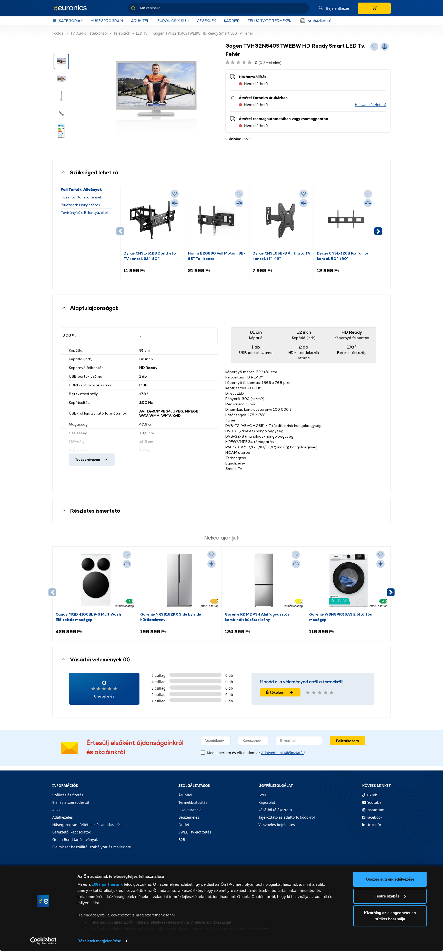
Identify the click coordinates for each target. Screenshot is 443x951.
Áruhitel (140, 20)
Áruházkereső (319, 20)
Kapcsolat (266, 802)
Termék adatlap (124, 606)
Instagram (374, 809)
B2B (181, 839)
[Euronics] (72, 8)
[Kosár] (374, 8)
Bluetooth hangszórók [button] (80, 205)
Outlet (183, 824)
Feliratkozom (347, 740)
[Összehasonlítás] (174, 203)
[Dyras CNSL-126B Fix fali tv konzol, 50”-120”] (346, 219)
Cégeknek (206, 20)
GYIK (262, 794)
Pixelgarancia (190, 809)
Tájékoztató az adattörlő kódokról (286, 817)
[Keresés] (303, 9)
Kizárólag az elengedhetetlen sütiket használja (390, 916)
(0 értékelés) (268, 62)
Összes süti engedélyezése (390, 879)
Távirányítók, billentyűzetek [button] (85, 212)
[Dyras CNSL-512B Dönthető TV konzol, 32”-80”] (153, 219)
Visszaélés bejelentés (276, 824)
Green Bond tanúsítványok (75, 839)
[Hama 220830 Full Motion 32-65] (217, 219)
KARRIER (232, 20)
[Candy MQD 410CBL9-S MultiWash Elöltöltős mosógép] (94, 580)
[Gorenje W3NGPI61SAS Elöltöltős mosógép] (348, 580)
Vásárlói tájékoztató (275, 809)
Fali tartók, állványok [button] (81, 189)
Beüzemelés (188, 817)
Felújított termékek (269, 20)
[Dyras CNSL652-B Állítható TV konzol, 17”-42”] (281, 219)
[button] (370, 104)
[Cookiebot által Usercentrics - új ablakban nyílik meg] (43, 941)
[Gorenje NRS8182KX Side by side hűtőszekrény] (179, 580)
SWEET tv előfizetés (194, 832)
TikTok (371, 794)
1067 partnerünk (107, 884)
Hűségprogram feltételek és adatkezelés (87, 824)
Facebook (373, 817)
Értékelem (275, 692)
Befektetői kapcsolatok (71, 832)
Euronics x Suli (173, 20)
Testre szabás (387, 896)
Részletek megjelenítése (99, 941)
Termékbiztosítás (192, 802)
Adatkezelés (62, 817)
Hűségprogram (107, 20)
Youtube (373, 802)
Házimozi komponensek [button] (81, 197)
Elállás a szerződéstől (70, 802)
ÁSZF (56, 809)
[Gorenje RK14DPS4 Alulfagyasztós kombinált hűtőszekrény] (264, 580)
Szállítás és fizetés (67, 794)
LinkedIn (373, 824)
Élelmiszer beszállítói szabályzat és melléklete (91, 846)
